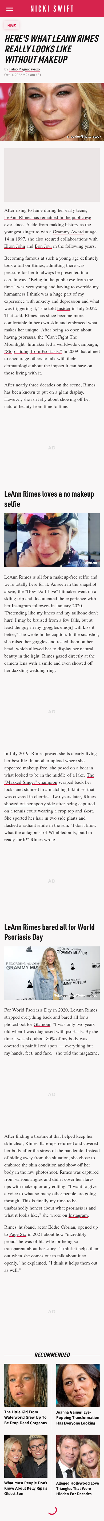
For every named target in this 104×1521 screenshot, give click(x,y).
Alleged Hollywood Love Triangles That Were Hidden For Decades (77, 1488)
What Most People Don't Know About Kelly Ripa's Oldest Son (25, 1488)
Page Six (17, 1234)
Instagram (89, 562)
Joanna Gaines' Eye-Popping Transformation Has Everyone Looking (77, 1417)
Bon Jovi (43, 246)
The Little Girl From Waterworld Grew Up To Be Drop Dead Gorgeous (25, 1417)
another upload (49, 760)
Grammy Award (68, 231)
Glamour (42, 1024)
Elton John (14, 246)
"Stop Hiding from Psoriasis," (33, 351)
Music (11, 25)
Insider (63, 308)
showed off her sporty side (29, 803)
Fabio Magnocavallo (24, 69)
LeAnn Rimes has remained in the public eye (47, 217)
